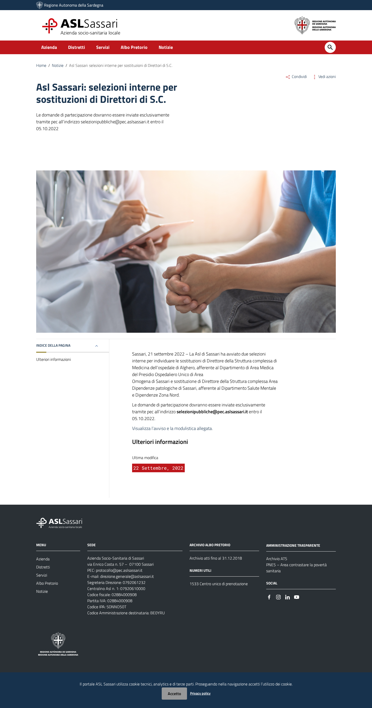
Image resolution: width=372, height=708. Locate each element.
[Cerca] (330, 47)
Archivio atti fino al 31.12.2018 (216, 558)
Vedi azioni (326, 76)
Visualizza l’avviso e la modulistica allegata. (172, 428)
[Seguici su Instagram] (278, 596)
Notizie (166, 47)
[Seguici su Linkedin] (287, 596)
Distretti (76, 47)
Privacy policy (200, 693)
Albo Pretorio (134, 47)
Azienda (49, 47)
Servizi (103, 47)
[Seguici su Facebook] (269, 596)
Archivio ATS (276, 559)
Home (41, 65)
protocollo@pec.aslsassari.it (119, 570)
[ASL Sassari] (39, 5)
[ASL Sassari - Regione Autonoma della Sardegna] (62, 522)
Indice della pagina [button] (53, 345)
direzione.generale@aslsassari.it (127, 576)
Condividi (299, 76)
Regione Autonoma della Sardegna (73, 5)
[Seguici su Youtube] (297, 596)
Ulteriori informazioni (53, 359)
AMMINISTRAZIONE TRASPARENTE (293, 545)
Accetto (174, 694)
